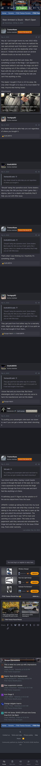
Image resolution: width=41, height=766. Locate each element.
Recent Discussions (12, 660)
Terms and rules (17, 735)
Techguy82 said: (9, 176)
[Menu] (2, 8)
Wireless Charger (24, 569)
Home (19, 738)
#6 (39, 373)
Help (36, 735)
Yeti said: (7, 469)
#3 (39, 172)
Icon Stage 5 (9, 694)
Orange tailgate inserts (12, 703)
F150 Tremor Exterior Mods (13, 708)
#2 (39, 125)
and (14, 333)
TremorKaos (8, 23)
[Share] (36, 37)
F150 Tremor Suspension (12, 671)
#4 (39, 235)
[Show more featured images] (38, 607)
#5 (39, 303)
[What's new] (34, 8)
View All (36, 596)
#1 (39, 37)
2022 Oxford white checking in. (27, 615)
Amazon (34, 573)
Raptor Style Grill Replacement (15, 676)
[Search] (38, 8)
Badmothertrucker (24, 573)
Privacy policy (28, 735)
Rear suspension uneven (13, 685)
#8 (39, 464)
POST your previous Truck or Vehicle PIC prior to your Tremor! (10, 615)
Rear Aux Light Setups (25, 577)
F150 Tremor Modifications (12, 681)
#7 (39, 416)
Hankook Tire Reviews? (25, 586)
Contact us (6, 735)
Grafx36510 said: (9, 240)
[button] (30, 8)
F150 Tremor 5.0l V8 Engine (13, 720)
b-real (22, 582)
